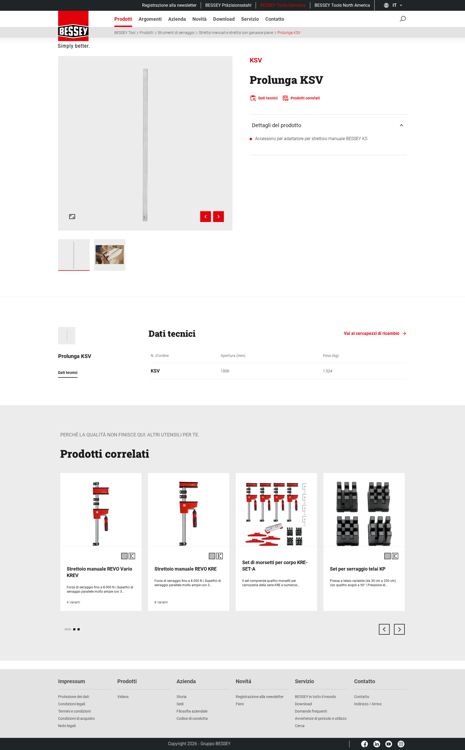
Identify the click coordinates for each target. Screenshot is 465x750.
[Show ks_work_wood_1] (109, 255)
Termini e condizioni (74, 711)
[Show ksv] (74, 255)
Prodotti (146, 32)
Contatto (361, 697)
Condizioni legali (71, 704)
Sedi (180, 704)
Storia (181, 697)
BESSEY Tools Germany (283, 5)
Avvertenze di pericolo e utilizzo (321, 718)
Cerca (300, 726)
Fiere (240, 704)
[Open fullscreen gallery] (72, 216)
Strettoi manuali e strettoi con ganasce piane (236, 32)
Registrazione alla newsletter (169, 5)
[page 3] (79, 629)
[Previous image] (205, 216)
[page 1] (68, 629)
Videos (123, 697)
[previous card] (384, 629)
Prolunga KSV (289, 32)
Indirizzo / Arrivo (368, 704)
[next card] (399, 629)
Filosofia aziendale (192, 711)
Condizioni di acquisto (76, 718)
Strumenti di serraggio (176, 32)
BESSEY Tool (124, 32)
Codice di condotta (192, 718)
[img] (145, 143)
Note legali (67, 726)
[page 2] (74, 629)
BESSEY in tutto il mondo (315, 697)
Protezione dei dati (73, 697)
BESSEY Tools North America (342, 5)
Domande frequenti (311, 711)
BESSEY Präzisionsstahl (228, 5)
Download (303, 704)
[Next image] (218, 216)
